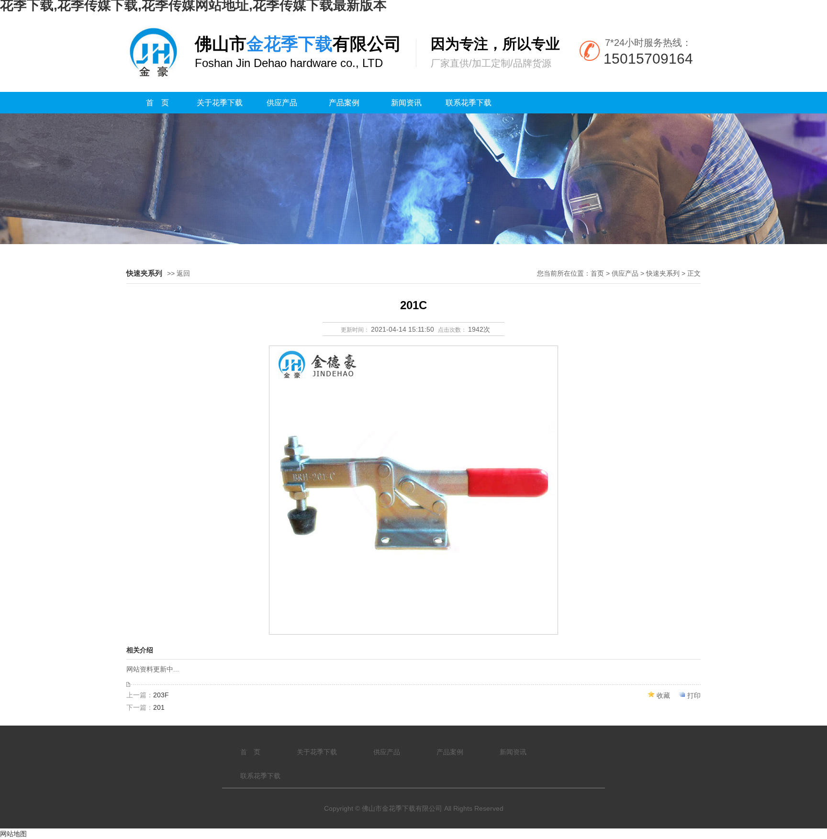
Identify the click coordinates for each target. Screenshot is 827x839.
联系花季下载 (469, 103)
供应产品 (282, 103)
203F (161, 695)
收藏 (663, 695)
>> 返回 (178, 273)
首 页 (157, 103)
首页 (597, 273)
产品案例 (344, 103)
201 (159, 707)
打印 (694, 695)
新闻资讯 (406, 103)
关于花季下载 (220, 103)
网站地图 (13, 834)
